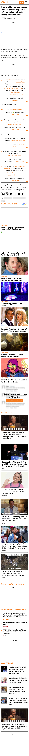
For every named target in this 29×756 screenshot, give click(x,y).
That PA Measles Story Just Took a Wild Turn (15, 623)
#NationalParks (11, 173)
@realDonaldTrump (16, 88)
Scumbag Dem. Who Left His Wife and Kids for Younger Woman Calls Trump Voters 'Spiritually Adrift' (14, 464)
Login (21, 2)
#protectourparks (14, 92)
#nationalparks (20, 82)
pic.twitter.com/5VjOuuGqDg (14, 95)
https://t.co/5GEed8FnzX (15, 109)
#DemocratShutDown (20, 166)
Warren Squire (5, 580)
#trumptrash (7, 88)
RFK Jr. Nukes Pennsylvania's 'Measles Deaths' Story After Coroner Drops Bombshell (14, 632)
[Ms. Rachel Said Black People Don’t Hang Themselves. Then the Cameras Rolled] (14, 480)
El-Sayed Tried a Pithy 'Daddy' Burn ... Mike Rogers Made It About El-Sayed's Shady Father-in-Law (14, 546)
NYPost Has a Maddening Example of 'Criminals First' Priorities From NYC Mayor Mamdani (14, 519)
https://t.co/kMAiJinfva (18, 141)
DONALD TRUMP (8, 198)
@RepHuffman (8, 168)
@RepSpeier (14, 84)
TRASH (3, 201)
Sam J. (3, 441)
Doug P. (4, 523)
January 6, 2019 (14, 100)
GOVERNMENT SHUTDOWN (19, 198)
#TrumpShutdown (9, 80)
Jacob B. (3, 17)
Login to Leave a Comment (14, 401)
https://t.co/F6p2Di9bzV (14, 156)
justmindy (4, 495)
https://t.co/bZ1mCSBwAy (14, 175)
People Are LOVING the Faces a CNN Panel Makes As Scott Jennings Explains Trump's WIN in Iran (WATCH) (15, 615)
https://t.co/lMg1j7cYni (14, 124)
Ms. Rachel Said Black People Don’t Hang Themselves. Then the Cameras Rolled (14, 491)
